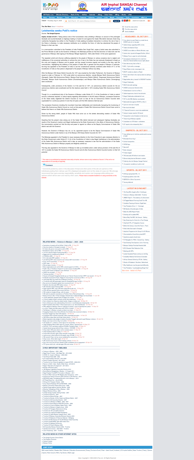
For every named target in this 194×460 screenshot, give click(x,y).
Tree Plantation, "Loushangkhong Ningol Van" (136, 268)
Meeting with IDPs (128, 251)
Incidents (116, 450)
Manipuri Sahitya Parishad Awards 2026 (134, 245)
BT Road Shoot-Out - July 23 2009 (52, 380)
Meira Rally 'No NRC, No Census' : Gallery (135, 217)
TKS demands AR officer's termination (134, 155)
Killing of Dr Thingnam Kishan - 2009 (53, 382)
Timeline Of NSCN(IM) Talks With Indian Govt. (56, 421)
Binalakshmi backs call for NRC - (56, 251)
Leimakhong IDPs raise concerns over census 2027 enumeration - (65, 260)
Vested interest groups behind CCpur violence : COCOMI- (62, 328)
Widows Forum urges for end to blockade (134, 56)
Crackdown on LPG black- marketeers (134, 121)
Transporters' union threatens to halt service (135, 116)
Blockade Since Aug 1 (129, 139)
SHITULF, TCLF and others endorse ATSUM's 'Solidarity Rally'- (64, 326)
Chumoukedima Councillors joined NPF (134, 234)
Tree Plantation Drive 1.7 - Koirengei (133, 206)
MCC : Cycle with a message (131, 66)
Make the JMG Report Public (131, 212)
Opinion (150, 450)
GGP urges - (50, 263)
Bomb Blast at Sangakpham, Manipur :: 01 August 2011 (58, 371)
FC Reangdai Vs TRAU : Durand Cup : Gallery (136, 240)
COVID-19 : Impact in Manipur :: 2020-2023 (55, 355)
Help (79, 458)
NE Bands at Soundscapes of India (133, 209)
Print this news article (131, 29)
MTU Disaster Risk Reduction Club (133, 248)
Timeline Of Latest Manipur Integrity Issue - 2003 (57, 414)
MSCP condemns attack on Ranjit (132, 72)
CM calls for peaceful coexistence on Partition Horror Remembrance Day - (67, 294)
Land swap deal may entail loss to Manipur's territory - (61, 279)
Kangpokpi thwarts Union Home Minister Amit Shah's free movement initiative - (68, 312)
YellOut (84, 14)
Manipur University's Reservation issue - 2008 (56, 385)
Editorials (66, 450)
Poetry (144, 450)
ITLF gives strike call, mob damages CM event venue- (61, 344)
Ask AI (116, 21)
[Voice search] (109, 21)
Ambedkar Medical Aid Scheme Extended (135, 256)
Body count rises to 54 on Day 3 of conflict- (58, 321)
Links (106, 17)
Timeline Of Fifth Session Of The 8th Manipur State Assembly (60, 420)
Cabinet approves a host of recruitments (134, 93)
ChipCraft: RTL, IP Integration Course (133, 223)
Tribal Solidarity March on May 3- (56, 331)
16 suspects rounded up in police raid (133, 164)
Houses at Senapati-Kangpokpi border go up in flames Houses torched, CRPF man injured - (72, 276)
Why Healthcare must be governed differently (136, 265)
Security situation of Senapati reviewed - (58, 247)
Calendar (92, 14)
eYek (130, 14)
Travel (67, 17)
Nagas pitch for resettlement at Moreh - (57, 254)
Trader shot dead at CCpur (130, 47)
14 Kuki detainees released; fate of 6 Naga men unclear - (62, 297)
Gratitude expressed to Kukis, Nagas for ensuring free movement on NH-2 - (67, 278)
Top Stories (63, 453)
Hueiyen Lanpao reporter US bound (133, 113)
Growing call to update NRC (131, 214)
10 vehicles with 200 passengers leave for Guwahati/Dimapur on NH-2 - (66, 281)
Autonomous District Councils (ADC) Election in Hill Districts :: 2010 (62, 376)
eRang (100, 14)
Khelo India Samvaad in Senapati (132, 228)
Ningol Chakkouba (128, 82)
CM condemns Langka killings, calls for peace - (60, 292)
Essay (88, 450)
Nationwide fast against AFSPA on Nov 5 (134, 102)
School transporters (128, 141)
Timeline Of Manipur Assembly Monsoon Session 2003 (58, 416)
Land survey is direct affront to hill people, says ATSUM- (62, 335)
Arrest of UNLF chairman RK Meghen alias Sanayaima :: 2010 (60, 375)
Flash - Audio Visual (107, 450)
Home (53, 26)
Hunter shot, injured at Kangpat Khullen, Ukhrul (136, 53)
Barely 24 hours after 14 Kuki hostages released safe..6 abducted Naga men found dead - (71, 296)
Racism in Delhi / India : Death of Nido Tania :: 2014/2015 (59, 364)
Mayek (112, 17)
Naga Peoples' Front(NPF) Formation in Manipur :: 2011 (58, 373)
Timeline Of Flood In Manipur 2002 (53, 425)
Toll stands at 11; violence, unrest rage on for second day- (62, 322)
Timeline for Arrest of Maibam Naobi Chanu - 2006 (57, 405)
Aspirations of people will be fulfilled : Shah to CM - (61, 245)
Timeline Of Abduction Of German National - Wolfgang (58, 418)
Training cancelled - (52, 274)
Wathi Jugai (71, 453)
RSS (57, 453)
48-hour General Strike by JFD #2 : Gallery (135, 259)
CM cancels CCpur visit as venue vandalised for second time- (63, 337)
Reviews (52, 17)
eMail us (144, 17)
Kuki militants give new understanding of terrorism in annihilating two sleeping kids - (70, 303)
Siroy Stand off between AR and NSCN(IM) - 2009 (57, 384)
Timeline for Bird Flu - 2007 (51, 394)
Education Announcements (77, 450)
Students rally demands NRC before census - (59, 285)
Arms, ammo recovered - (53, 261)
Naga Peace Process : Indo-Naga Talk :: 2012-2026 (57, 353)
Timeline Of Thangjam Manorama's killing (55, 409)
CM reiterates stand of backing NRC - (57, 287)
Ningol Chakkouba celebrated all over (133, 96)
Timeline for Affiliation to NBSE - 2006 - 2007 (55, 402)
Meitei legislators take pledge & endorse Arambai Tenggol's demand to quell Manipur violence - (73, 319)
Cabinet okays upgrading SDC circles (133, 45)
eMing (117, 14)
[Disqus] (81, 209)
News (45, 17)
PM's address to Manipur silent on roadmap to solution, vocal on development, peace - (70, 306)
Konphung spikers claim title (131, 176)
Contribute (135, 17)
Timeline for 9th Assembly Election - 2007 (55, 400)
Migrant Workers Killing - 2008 (51, 391)
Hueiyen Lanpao (47, 441)
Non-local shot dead (128, 107)
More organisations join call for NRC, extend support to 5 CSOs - (64, 267)
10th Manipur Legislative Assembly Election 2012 (57, 369)
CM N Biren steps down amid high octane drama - (60, 317)
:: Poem (135, 226)
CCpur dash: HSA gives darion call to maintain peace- (61, 330)
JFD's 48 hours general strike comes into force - (60, 290)
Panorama (119, 17)
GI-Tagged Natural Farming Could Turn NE (135, 200)
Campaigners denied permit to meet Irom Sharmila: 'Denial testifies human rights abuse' (136, 60)
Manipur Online (47, 443)
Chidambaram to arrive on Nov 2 (132, 90)
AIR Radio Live (48, 14)
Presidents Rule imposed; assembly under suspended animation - (65, 315)
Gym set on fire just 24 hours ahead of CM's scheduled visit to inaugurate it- (67, 342)
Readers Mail (58, 450)
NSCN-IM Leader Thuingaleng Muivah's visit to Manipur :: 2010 (60, 378)
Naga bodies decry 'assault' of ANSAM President (137, 79)
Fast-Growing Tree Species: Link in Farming (135, 242)
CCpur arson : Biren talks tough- (55, 339)
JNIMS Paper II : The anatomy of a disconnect (136, 197)
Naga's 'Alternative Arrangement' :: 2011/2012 (56, 366)
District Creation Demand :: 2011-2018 (54, 360)
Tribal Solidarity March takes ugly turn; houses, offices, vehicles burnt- (66, 324)
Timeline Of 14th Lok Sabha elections (53, 411)
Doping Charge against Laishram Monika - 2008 (56, 387)
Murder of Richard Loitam (50, 367)
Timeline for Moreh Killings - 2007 (52, 396)
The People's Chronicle (49, 439)
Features (83, 17)
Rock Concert (51, 453)
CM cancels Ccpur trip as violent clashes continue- (60, 340)
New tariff (126, 147)
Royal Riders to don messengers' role (133, 69)
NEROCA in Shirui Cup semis (131, 179)
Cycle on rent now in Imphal (131, 104)
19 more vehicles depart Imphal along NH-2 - (59, 252)
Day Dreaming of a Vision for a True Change (135, 220)
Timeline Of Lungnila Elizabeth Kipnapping (55, 412)
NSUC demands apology (130, 85)
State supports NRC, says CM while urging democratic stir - (63, 288)
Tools (127, 17)
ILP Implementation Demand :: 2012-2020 (54, 358)
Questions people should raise (131, 237)
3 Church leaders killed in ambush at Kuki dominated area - (63, 299)
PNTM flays (126, 144)
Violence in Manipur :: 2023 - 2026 (52, 351)
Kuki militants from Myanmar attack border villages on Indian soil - (65, 301)
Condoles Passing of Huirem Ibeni (134, 203)
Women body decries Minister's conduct (134, 158)
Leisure (99, 17)
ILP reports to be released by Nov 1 (133, 124)
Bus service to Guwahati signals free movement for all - (62, 283)
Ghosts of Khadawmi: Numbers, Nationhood (135, 262)
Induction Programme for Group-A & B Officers (136, 231)
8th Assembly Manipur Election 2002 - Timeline (56, 427)
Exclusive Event (95, 450)
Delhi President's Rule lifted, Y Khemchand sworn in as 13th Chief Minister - (68, 305)
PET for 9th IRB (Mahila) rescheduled (133, 99)
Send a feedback (129, 31)
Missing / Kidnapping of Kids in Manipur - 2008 (56, 389)
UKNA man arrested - (52, 272)
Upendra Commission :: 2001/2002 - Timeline (56, 429)
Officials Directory (62, 14)
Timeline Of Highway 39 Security (52, 423)
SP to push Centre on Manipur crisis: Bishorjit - (60, 270)
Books (124, 14)
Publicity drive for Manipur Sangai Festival (135, 161)
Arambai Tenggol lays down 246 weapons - (58, 314)
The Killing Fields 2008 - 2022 (51, 357)
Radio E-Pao (75, 14)
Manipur (60, 17)
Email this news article (131, 27)
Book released (127, 150)
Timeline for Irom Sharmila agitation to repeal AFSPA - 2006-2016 (61, 362)
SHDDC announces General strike (133, 88)
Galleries (91, 17)
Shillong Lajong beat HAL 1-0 (131, 174)
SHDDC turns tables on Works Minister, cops (136, 50)
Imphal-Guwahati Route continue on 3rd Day (135, 254)
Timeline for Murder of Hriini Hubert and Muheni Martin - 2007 (60, 398)
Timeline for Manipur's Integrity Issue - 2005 (55, 407)
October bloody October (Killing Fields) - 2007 (56, 393)
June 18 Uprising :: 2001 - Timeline (53, 430)
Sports (44, 453)
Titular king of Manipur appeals (132, 119)
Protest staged (127, 153)
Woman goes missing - (53, 265)
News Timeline (137, 450)
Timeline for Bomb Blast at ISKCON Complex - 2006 (58, 403)
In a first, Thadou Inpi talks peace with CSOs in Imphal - (62, 308)
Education (74, 17)
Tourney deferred (128, 182)
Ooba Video (108, 14)
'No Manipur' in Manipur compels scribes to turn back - (62, 310)
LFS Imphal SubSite (126, 450)
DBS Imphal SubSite (47, 450)
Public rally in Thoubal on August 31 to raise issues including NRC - (65, 269)
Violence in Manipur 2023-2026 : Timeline (135, 195)
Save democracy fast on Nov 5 (132, 63)
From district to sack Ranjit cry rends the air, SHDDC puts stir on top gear (135, 41)
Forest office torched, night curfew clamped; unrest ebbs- (62, 333)
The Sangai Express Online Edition (53, 437)
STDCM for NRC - (51, 256)
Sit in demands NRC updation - (55, 258)
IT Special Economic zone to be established (135, 110)
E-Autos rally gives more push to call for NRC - (59, 249)
